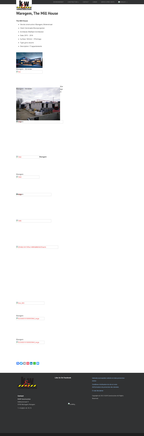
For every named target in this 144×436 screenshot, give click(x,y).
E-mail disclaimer (97, 391)
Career (95, 2)
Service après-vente (107, 2)
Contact (86, 2)
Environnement (58, 2)
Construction (73, 2)
